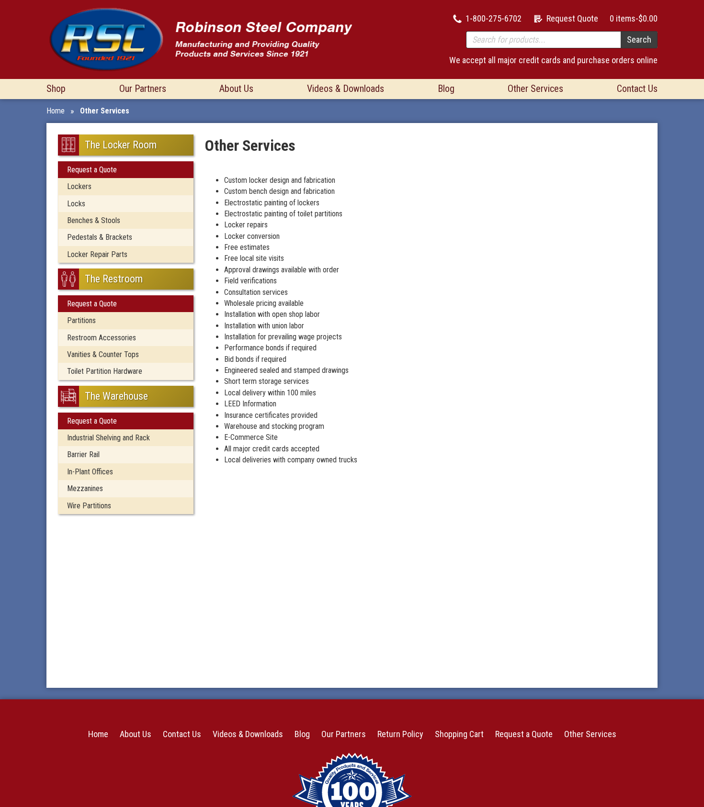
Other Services (535, 88)
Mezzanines (85, 488)
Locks (76, 203)
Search (639, 39)
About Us (236, 88)
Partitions (81, 320)
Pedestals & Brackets (99, 237)
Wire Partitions (89, 505)
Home (55, 110)
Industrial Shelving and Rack (108, 437)
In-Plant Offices (90, 471)
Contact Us (637, 88)
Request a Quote (92, 169)
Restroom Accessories (101, 337)
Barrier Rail (83, 454)
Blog (446, 88)
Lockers (79, 186)
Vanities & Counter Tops (103, 354)
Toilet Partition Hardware (104, 371)
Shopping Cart (459, 734)
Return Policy (400, 734)
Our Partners (142, 88)
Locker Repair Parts (97, 254)
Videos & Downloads (345, 88)
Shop (56, 88)
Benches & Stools (93, 220)
